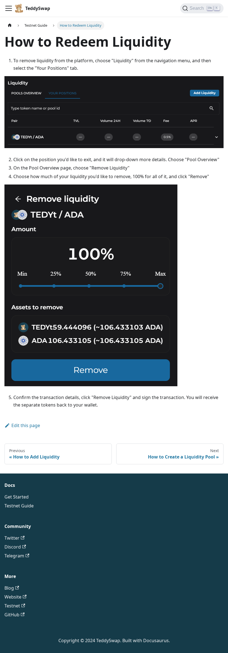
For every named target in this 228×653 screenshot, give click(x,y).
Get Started (16, 497)
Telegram (14, 556)
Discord (12, 547)
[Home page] (9, 25)
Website (12, 597)
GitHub (11, 615)
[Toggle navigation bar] (8, 8)
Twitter (11, 538)
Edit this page (25, 425)
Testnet (12, 606)
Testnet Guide (19, 506)
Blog (9, 588)
